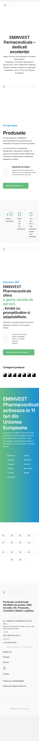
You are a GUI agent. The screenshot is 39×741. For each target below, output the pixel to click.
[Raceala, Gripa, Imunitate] (34, 375)
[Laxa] (14, 375)
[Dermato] (5, 375)
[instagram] (10, 692)
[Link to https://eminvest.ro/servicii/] (5, 339)
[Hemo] (10, 375)
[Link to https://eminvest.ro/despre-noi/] (6, 171)
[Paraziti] (29, 375)
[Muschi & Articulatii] (19, 375)
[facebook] (5, 692)
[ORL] (24, 375)
